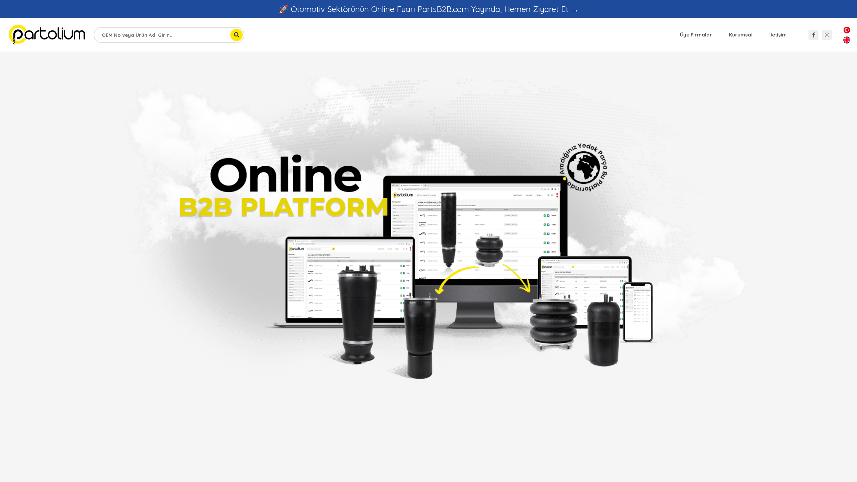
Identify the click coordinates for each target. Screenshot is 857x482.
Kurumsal (741, 34)
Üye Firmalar (696, 34)
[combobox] (169, 35)
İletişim (778, 34)
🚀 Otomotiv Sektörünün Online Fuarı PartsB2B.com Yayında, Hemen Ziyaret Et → (429, 9)
